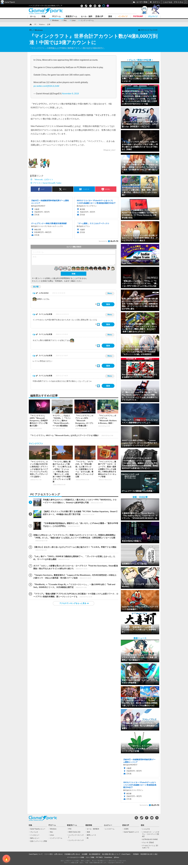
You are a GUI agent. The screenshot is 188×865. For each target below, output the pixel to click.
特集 (44, 16)
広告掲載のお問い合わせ (72, 854)
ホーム (33, 16)
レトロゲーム (109, 829)
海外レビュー (34, 838)
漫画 (110, 16)
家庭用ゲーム (71, 16)
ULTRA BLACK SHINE (150, 839)
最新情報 (88, 825)
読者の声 (99, 16)
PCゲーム (56, 16)
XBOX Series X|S (74, 832)
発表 (88, 832)
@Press (116, 857)
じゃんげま (146, 829)
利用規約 (136, 854)
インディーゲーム (87, 20)
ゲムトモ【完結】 (148, 842)
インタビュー (34, 835)
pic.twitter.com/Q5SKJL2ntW (46, 86)
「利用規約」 (58, 281)
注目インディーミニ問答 (38, 841)
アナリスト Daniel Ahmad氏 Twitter (47, 183)
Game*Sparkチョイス (131, 832)
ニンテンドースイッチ (76, 840)
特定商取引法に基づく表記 (149, 854)
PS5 (69, 829)
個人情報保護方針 (94, 854)
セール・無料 (86, 16)
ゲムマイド (153, 16)
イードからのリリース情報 (75, 857)
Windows (55, 20)
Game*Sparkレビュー (37, 829)
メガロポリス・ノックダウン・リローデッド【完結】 (150, 834)
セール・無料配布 (93, 829)
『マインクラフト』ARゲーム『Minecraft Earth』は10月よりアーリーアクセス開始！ (71, 435)
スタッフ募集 (90, 857)
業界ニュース (91, 835)
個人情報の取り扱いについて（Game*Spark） (116, 854)
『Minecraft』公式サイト (43, 179)
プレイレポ (34, 832)
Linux (74, 20)
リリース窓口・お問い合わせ (53, 854)
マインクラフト (36, 443)
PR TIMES (99, 857)
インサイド (123, 16)
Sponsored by (103, 241)
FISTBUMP (138, 16)
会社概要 (84, 854)
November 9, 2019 (70, 93)
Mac (65, 20)
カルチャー (108, 825)
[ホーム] (30, 24)
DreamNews (108, 857)
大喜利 (126, 829)
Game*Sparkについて (36, 854)
